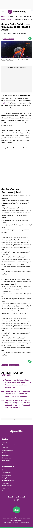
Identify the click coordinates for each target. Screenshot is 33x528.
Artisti (26, 16)
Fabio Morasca (8, 39)
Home (3, 19)
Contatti (4, 491)
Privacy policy (6, 472)
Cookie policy (6, 475)
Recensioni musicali (8, 445)
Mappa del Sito (7, 485)
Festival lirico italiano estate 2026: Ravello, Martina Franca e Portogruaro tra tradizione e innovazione (18, 383)
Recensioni (19, 16)
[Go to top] (29, 522)
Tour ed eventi (6, 458)
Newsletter (5, 488)
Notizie (3, 16)
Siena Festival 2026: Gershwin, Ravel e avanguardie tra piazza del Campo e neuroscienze (17, 393)
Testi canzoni (14, 365)
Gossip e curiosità (7, 450)
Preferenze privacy (8, 480)
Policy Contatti (7, 478)
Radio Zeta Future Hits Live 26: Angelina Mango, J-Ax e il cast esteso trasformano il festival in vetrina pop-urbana (18, 403)
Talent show (6, 460)
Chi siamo (5, 470)
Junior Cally (5, 103)
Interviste (10, 16)
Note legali (5, 483)
